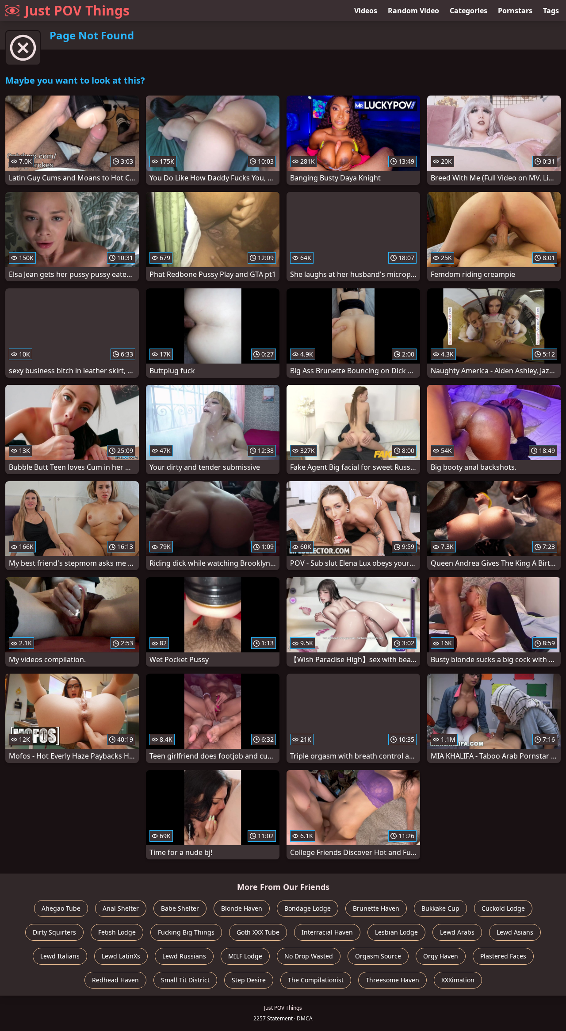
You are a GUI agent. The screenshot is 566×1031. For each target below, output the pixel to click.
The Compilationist (316, 980)
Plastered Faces (503, 956)
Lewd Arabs (457, 932)
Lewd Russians (184, 956)
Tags (551, 10)
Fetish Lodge (117, 932)
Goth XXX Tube (258, 932)
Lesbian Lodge (396, 932)
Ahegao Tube (61, 908)
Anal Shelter (121, 908)
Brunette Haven (376, 908)
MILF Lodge (245, 956)
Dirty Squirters (54, 932)
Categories (468, 10)
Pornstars (515, 10)
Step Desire (249, 980)
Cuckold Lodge (503, 908)
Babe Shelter (180, 908)
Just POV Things (77, 10)
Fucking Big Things (186, 932)
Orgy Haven (440, 956)
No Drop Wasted (308, 956)
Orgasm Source (378, 956)
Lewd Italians (60, 956)
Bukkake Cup (440, 908)
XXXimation (457, 980)
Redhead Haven (115, 980)
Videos (365, 10)
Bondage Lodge (307, 908)
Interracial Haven (327, 932)
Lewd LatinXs (121, 956)
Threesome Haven (392, 980)
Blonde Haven (241, 908)
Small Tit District (185, 980)
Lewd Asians (515, 932)
